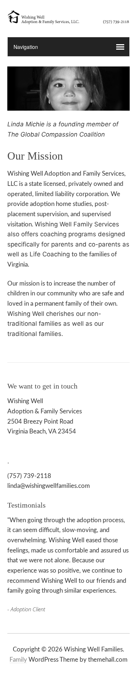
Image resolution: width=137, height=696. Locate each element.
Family (18, 660)
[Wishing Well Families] (68, 18)
